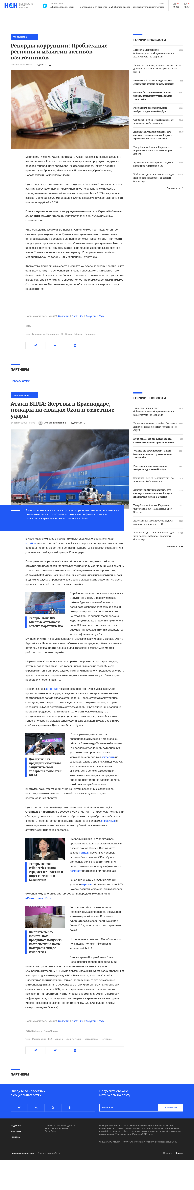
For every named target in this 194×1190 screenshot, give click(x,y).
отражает (87, 884)
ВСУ (50, 1039)
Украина (59, 1039)
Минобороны (39, 1039)
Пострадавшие (91, 1039)
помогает (76, 871)
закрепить (108, 757)
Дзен (75, 316)
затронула (51, 689)
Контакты (16, 1131)
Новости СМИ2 (20, 381)
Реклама (15, 1137)
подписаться (171, 1108)
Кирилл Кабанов (74, 334)
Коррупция (90, 334)
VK (81, 316)
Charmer (179, 1153)
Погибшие (106, 1039)
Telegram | (92, 316)
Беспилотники (73, 1039)
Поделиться (42, 64)
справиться (108, 821)
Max (101, 316)
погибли (30, 543)
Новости (63, 316)
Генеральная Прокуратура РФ (47, 334)
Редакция (16, 1125)
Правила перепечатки (22, 1153)
